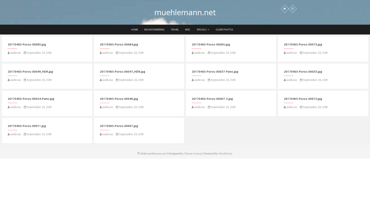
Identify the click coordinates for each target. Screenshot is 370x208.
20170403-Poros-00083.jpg (27, 44)
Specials (201, 29)
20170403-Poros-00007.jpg (119, 126)
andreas (15, 53)
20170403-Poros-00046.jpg (119, 99)
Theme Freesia (193, 153)
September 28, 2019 (38, 53)
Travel (175, 29)
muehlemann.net (185, 12)
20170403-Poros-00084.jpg (119, 44)
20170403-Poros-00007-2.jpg (212, 99)
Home (134, 29)
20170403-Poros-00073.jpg (303, 44)
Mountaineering (154, 29)
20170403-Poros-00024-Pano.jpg (31, 99)
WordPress (225, 153)
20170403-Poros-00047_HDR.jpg (122, 71)
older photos (224, 29)
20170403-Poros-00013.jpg (303, 99)
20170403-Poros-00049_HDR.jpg (30, 71)
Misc (187, 29)
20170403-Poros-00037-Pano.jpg (215, 71)
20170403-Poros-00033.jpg (303, 71)
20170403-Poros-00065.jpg (211, 44)
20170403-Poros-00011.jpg (27, 126)
